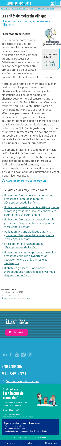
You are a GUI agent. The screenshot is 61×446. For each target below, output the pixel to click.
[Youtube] (17, 354)
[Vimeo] (30, 354)
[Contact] (52, 3)
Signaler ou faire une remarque (17, 298)
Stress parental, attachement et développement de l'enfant (23, 245)
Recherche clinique (20, 8)
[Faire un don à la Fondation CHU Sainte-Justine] (15, 324)
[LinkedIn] (5, 354)
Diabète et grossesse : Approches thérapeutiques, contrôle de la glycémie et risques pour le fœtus (30, 271)
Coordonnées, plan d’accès (22, 381)
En (58, 3)
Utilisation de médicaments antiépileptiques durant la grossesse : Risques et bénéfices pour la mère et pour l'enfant (31, 210)
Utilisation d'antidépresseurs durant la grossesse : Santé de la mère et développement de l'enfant (28, 198)
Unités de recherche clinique (42, 8)
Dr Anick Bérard (50, 63)
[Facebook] (11, 354)
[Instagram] (24, 354)
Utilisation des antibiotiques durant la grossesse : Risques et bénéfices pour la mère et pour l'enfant (29, 235)
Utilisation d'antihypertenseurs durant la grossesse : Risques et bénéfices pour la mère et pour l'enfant (29, 223)
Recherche (5, 8)
